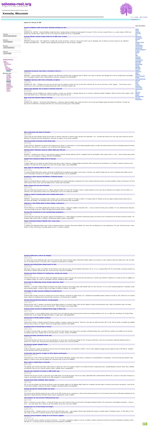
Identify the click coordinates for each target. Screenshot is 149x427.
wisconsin (7, 68)
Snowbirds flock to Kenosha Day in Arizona (37, 326)
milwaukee (9, 85)
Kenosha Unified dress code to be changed (37, 255)
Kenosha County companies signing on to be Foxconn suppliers (44, 415)
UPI (136, 90)
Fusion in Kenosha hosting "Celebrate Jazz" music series (42, 221)
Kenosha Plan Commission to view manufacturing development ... (44, 212)
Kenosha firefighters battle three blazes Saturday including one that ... (45, 27)
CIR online (137, 39)
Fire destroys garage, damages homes (36, 344)
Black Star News (138, 38)
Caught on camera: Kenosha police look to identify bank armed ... (44, 194)
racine (8, 89)
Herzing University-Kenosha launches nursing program (41, 300)
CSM (136, 40)
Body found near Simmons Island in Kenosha (38, 97)
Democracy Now (138, 48)
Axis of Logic (138, 33)
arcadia (8, 74)
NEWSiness (137, 67)
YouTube (145, 17)
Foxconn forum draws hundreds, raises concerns (39, 380)
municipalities (9, 69)
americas (6, 62)
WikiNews (137, 95)
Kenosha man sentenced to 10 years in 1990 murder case (41, 371)
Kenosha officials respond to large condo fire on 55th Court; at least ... (46, 36)
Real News (137, 80)
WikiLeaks (137, 93)
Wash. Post (137, 92)
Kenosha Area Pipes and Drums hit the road (37, 335)
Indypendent (137, 58)
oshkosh (8, 88)
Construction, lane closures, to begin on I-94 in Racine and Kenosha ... (46, 353)
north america (7, 64)
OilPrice (136, 73)
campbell (8, 76)
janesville (8, 80)
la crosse (8, 82)
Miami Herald (138, 62)
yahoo (141, 17)
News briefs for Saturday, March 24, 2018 (37, 167)
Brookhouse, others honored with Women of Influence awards (43, 176)
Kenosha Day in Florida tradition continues (37, 317)
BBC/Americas (138, 36)
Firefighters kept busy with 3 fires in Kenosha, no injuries (42, 80)
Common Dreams (138, 45)
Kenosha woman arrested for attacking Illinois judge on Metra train (45, 309)
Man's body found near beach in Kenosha (37, 132)
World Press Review (139, 96)
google (136, 17)
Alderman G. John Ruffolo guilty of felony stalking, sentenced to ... (45, 203)
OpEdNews (137, 74)
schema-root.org (8, 59)
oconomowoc (9, 86)
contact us (134, 19)
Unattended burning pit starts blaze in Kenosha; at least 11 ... (43, 71)
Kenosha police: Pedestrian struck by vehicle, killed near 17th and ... (45, 150)
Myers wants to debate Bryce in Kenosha (37, 362)
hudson (8, 78)
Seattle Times (138, 86)
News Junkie (138, 68)
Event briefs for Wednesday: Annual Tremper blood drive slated (43, 282)
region (4, 61)
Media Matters (138, 61)
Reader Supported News (140, 79)
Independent (138, 57)
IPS (136, 54)
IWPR (136, 55)
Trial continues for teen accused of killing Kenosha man (41, 397)
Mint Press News (138, 64)
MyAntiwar (137, 65)
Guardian (137, 52)
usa (5, 65)
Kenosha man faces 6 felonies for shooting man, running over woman (45, 273)
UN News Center (138, 89)
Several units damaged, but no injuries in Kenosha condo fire (43, 88)
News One (137, 70)
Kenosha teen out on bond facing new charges (38, 406)
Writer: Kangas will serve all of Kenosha (36, 185)
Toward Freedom (138, 87)
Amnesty (137, 30)
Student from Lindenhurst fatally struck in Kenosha (40, 158)
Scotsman (137, 84)
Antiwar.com (137, 32)
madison (8, 84)
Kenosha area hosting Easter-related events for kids (40, 264)
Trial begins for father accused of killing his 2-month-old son (43, 291)
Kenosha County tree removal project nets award (39, 389)
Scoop (136, 83)
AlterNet (137, 29)
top (144, 424)
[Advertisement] (38, 56)
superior (8, 91)
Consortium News (138, 46)
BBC (136, 35)
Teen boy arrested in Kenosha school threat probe (39, 141)
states (6, 66)
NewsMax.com (138, 71)
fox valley (8, 77)
